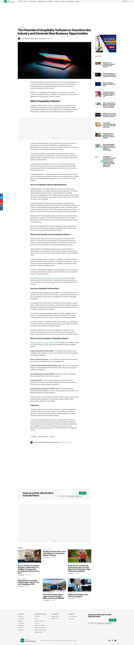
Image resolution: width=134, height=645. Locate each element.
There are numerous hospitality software (42, 342)
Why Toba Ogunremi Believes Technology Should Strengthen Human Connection (109, 105)
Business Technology (39, 625)
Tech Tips (20, 627)
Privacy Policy (71, 496)
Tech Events (20, 616)
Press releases (55, 618)
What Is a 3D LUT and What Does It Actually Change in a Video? (109, 115)
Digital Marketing (38, 632)
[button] (129, 1)
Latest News (55, 614)
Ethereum (37, 623)
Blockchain (37, 616)
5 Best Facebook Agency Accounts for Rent (109, 84)
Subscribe (82, 493)
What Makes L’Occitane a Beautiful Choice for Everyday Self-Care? (109, 125)
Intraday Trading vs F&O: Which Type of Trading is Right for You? (109, 94)
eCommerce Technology (40, 629)
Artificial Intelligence (40, 614)
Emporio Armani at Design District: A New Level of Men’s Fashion (109, 136)
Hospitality (33, 436)
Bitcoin (36, 618)
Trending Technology (22, 27)
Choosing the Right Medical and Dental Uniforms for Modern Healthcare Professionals (109, 147)
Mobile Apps (71, 618)
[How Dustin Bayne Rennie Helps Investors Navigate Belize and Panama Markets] (54, 585)
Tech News (20, 620)
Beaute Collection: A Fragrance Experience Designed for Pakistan (109, 75)
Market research (55, 616)
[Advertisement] (67, 13)
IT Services (71, 614)
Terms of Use (78, 496)
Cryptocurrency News (40, 620)
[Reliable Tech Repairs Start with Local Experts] (79, 585)
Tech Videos (20, 629)
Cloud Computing (72, 616)
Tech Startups (21, 625)
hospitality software (42, 436)
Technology (52, 436)
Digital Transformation (40, 627)
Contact (74, 640)
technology (55, 164)
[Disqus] (54, 464)
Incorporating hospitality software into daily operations (46, 278)
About (57, 640)
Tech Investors (21, 618)
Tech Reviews (21, 623)
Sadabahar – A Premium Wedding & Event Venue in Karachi (109, 65)
